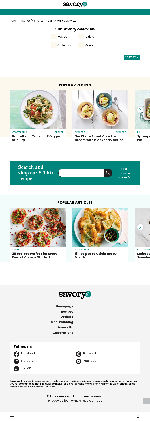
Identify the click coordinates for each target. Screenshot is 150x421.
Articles (67, 317)
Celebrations (63, 333)
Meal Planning (62, 322)
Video (89, 45)
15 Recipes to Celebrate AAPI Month (98, 256)
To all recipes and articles (124, 173)
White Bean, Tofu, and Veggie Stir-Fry (36, 138)
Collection (64, 45)
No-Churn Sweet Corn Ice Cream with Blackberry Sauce (99, 138)
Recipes (67, 311)
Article (89, 36)
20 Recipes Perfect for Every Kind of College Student (34, 256)
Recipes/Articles (32, 20)
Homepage (64, 306)
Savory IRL (65, 327)
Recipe (62, 36)
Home (13, 20)
